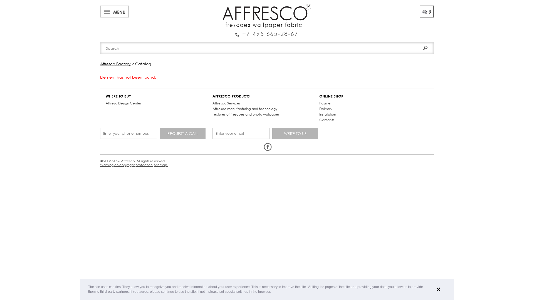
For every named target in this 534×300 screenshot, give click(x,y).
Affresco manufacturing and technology (244, 108)
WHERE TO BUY (118, 96)
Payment (326, 103)
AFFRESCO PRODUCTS (231, 96)
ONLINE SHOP (331, 96)
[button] (272, 292)
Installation (327, 114)
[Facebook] (267, 147)
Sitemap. (161, 164)
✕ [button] (438, 289)
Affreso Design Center (123, 103)
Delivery (325, 108)
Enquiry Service (267, 31)
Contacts (326, 120)
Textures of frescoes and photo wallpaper (245, 114)
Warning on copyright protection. (126, 164)
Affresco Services (226, 103)
